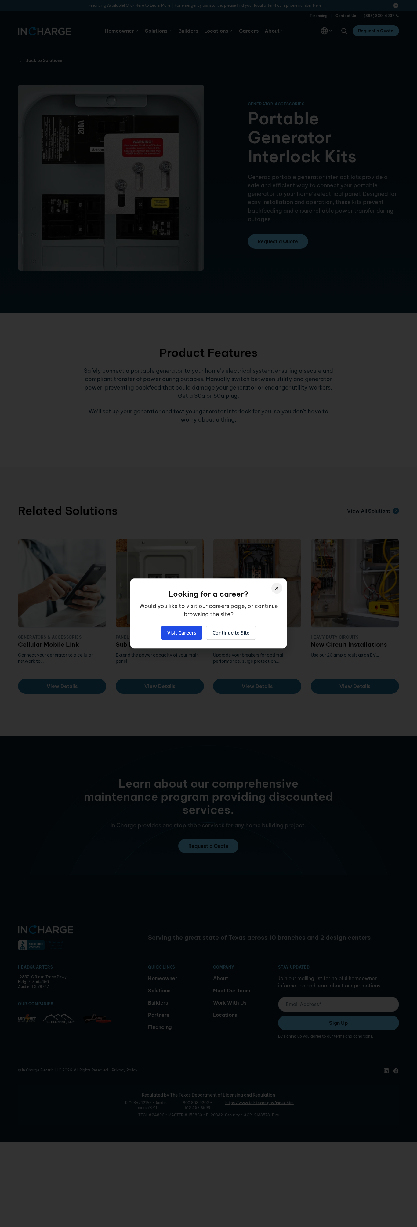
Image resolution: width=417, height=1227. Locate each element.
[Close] (276, 588)
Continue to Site (230, 633)
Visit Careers (181, 633)
